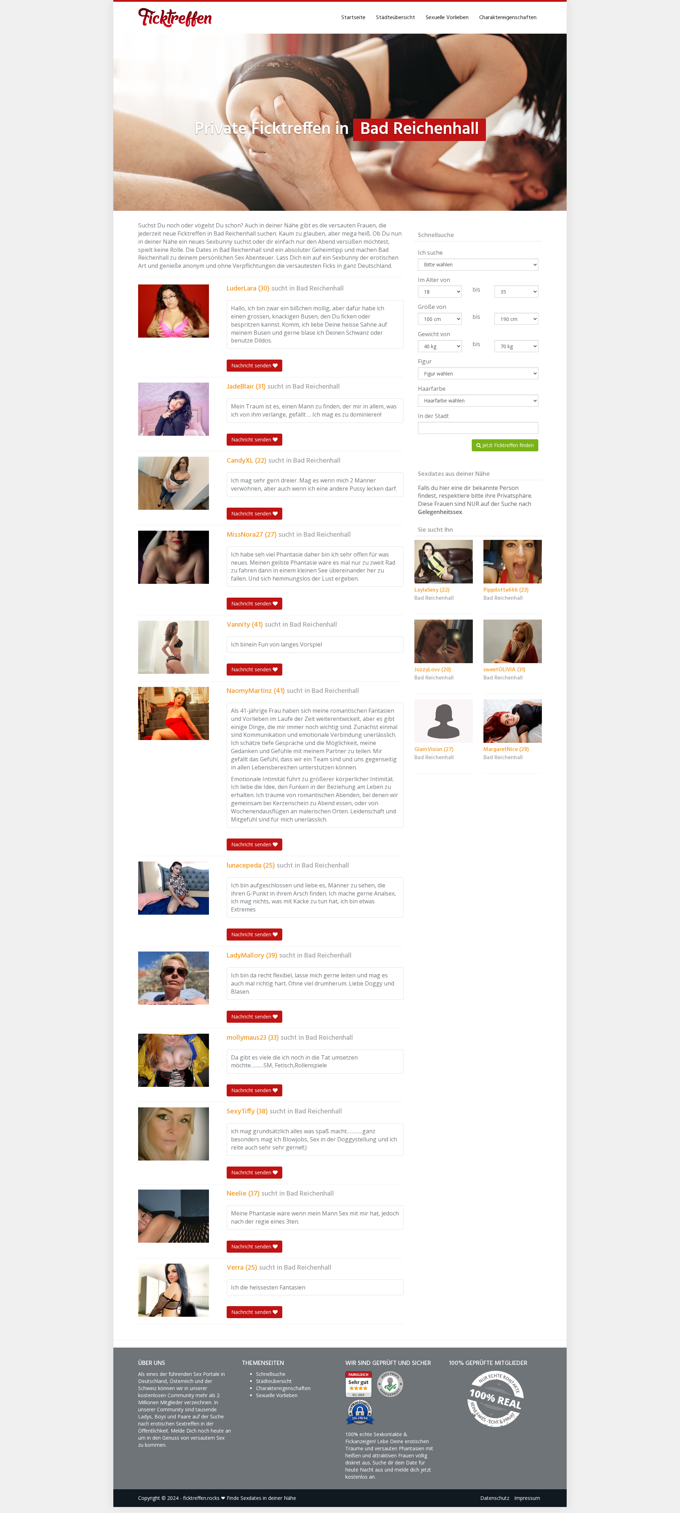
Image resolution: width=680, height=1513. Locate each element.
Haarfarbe (432, 389)
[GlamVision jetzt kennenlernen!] (443, 721)
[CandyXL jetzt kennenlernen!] (173, 483)
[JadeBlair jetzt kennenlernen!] (173, 409)
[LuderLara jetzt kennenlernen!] (173, 311)
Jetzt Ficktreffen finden (507, 445)
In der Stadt (433, 416)
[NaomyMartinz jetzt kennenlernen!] (173, 713)
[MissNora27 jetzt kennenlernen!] (173, 557)
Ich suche (430, 252)
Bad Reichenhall (320, 288)
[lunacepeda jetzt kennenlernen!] (173, 888)
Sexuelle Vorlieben (447, 17)
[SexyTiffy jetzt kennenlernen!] (173, 1134)
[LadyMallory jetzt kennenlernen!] (173, 978)
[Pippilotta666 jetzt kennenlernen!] (512, 562)
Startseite (353, 17)
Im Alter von (434, 280)
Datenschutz (494, 1498)
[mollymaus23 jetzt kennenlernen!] (173, 1060)
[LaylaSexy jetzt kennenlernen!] (443, 562)
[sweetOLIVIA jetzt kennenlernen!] (512, 642)
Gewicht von (434, 334)
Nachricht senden (252, 365)
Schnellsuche (270, 1374)
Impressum (527, 1498)
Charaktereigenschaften (508, 17)
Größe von (432, 307)
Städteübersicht (395, 17)
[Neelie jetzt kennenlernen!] (173, 1216)
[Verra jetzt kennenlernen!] (173, 1290)
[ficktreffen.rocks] (175, 17)
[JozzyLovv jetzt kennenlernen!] (443, 642)
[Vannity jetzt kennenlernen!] (173, 647)
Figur (425, 361)
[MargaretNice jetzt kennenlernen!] (512, 721)
